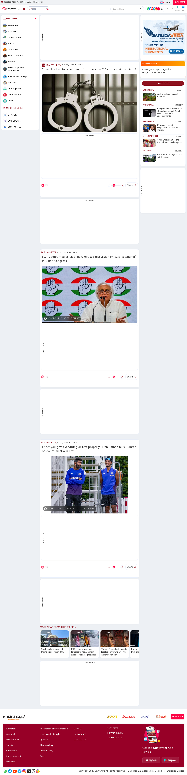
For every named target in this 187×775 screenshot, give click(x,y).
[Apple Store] (151, 760)
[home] (11, 9)
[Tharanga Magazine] (112, 716)
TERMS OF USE (114, 738)
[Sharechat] (38, 771)
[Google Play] (170, 760)
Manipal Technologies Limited (169, 771)
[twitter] (29, 771)
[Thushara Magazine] (145, 716)
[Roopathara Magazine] (128, 716)
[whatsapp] (5, 771)
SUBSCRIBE (180, 2)
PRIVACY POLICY (115, 733)
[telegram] (19, 771)
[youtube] (14, 771)
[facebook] (10, 771)
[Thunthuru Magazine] (161, 716)
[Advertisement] (91, 37)
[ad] (164, 37)
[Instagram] (24, 771)
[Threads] (33, 771)
